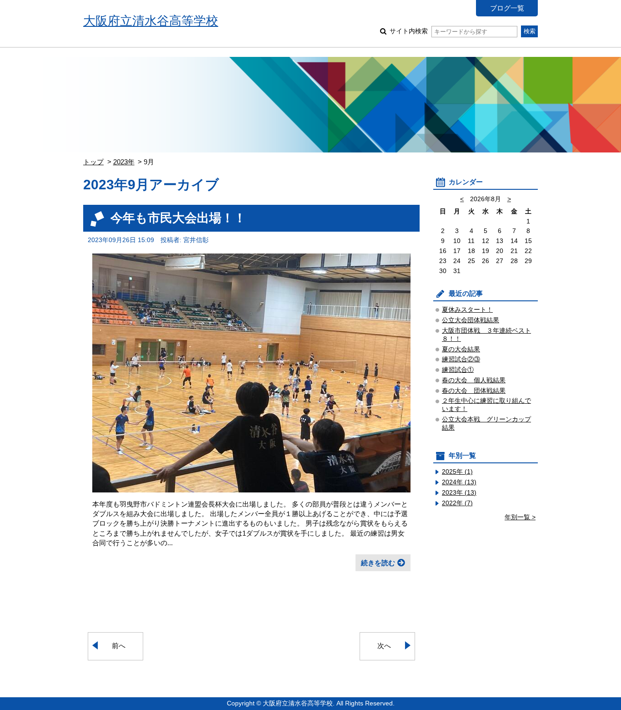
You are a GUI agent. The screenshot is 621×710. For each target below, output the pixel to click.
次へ (384, 645)
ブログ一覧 (507, 8)
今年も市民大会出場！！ (178, 218)
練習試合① (458, 369)
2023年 (124, 162)
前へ (118, 645)
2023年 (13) (459, 492)
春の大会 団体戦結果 (474, 390)
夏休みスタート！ (467, 309)
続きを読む (378, 563)
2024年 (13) (459, 482)
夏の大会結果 (461, 349)
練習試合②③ (461, 359)
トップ (93, 162)
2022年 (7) (457, 503)
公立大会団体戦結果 (470, 320)
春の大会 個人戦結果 (474, 380)
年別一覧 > (520, 517)
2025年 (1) (457, 471)
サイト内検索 (409, 31)
